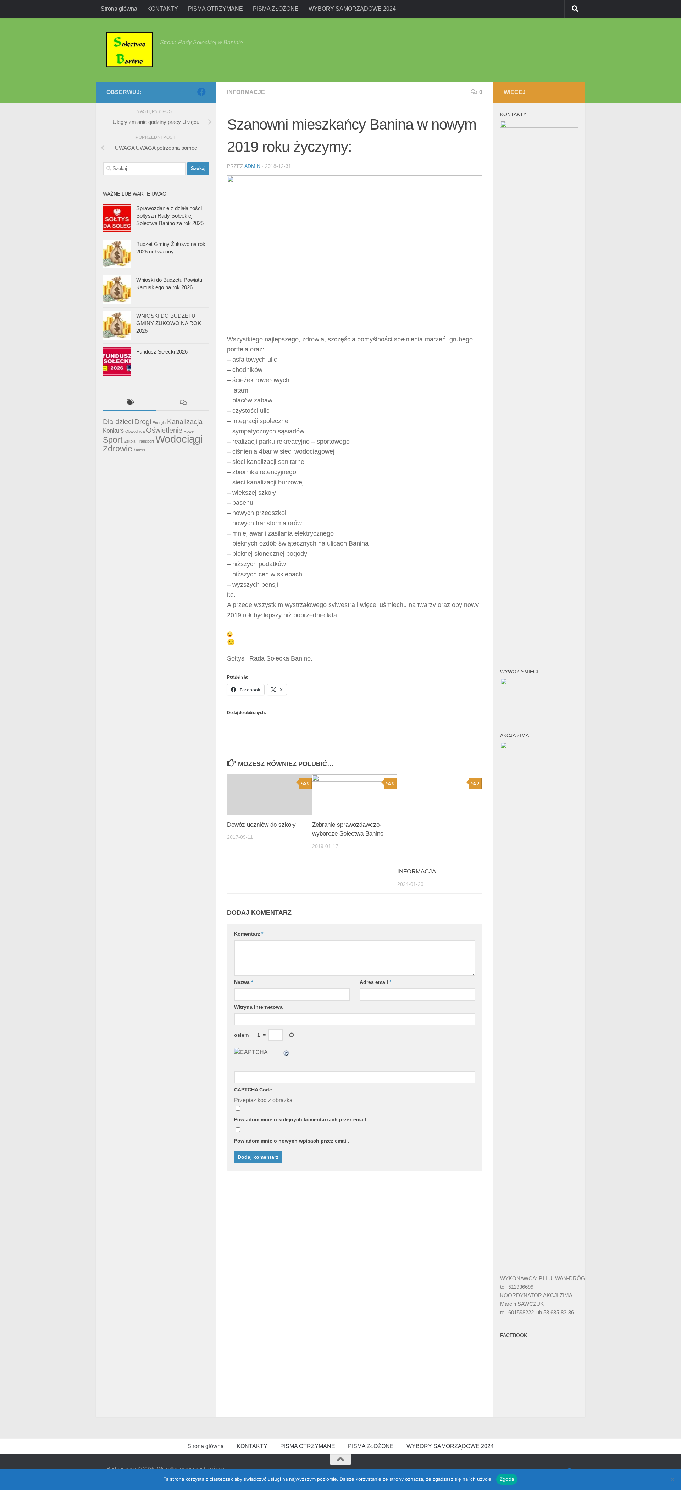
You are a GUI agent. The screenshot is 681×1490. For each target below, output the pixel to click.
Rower (189, 431)
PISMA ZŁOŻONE (276, 9)
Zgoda (507, 1479)
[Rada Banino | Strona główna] (129, 49)
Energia (159, 423)
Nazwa (243, 982)
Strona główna (119, 9)
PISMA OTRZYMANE (215, 9)
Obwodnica (135, 431)
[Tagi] (129, 403)
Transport (145, 441)
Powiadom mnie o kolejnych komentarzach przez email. (300, 1119)
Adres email (375, 982)
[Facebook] (201, 92)
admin (252, 166)
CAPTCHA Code (253, 1089)
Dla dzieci (118, 422)
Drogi (142, 422)
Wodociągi (179, 439)
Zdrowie (117, 448)
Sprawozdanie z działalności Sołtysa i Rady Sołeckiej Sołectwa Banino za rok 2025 (170, 215)
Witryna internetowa (258, 1007)
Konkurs (113, 430)
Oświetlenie (164, 430)
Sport (112, 439)
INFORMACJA (416, 871)
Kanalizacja (185, 422)
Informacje (246, 92)
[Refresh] (286, 1052)
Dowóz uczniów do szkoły (261, 824)
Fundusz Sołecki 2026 (162, 352)
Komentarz (248, 934)
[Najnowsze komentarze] (182, 403)
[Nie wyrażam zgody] (672, 1479)
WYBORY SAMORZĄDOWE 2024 (352, 9)
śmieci (139, 450)
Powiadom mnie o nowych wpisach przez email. (291, 1141)
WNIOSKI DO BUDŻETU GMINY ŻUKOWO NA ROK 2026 (168, 323)
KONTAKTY (162, 9)
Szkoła (129, 441)
